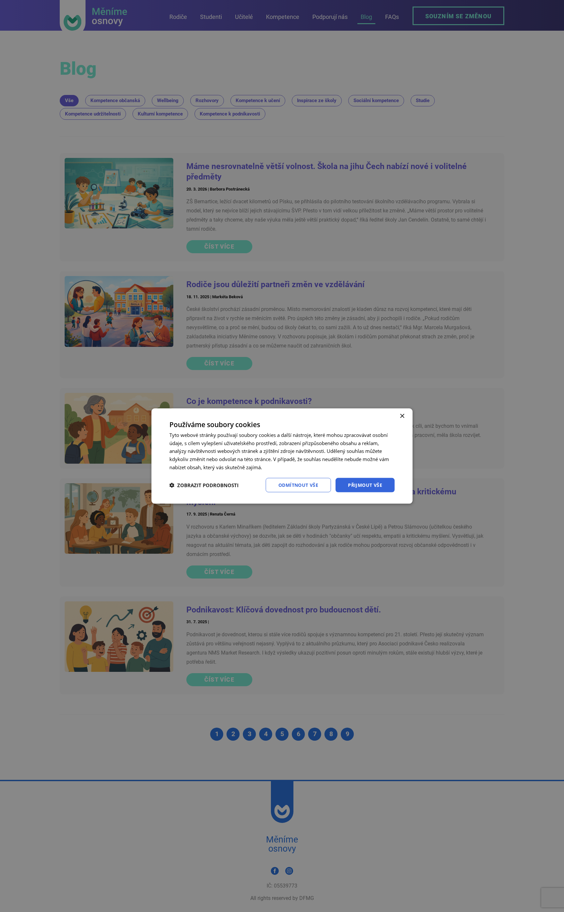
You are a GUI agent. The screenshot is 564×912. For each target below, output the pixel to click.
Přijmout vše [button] (365, 485)
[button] (204, 485)
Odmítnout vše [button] (298, 485)
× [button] (402, 415)
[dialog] (282, 456)
